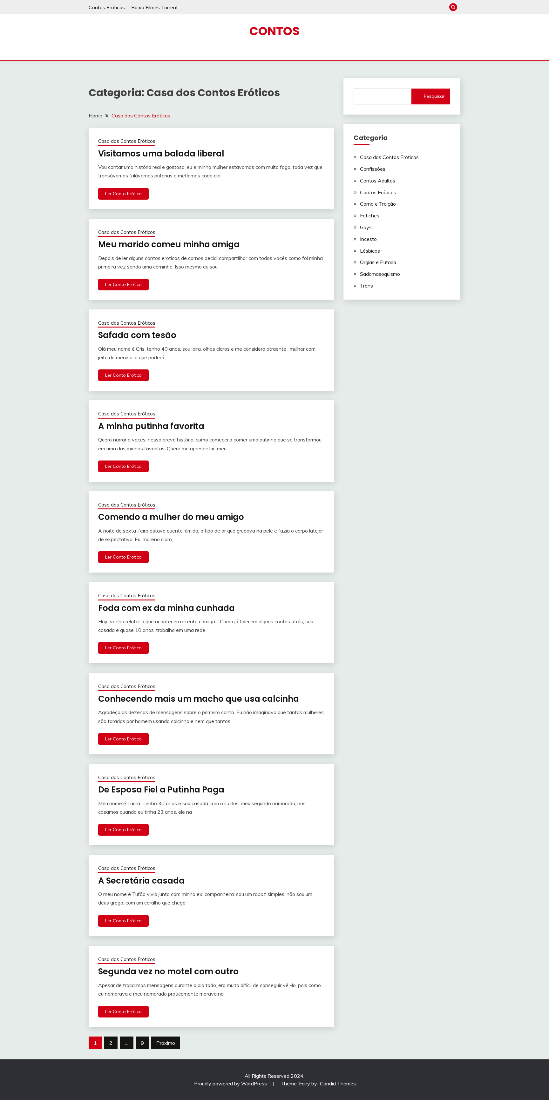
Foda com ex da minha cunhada (166, 608)
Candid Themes (338, 1083)
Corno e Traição (378, 204)
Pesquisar (434, 96)
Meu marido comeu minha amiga (169, 244)
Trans (366, 285)
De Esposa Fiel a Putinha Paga (161, 789)
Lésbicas (370, 251)
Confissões (372, 169)
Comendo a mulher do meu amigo (171, 517)
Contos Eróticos (107, 7)
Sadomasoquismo (380, 274)
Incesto (368, 239)
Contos (274, 31)
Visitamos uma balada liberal (161, 153)
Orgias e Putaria (378, 262)
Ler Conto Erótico (123, 193)
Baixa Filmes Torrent (154, 7)
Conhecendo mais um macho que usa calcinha (198, 699)
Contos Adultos (377, 180)
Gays (366, 227)
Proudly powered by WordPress (231, 1083)
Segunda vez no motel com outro (168, 971)
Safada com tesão (137, 335)
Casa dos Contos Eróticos (126, 141)
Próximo (165, 1043)
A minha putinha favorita (151, 426)
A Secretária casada (141, 880)
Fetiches (369, 215)
